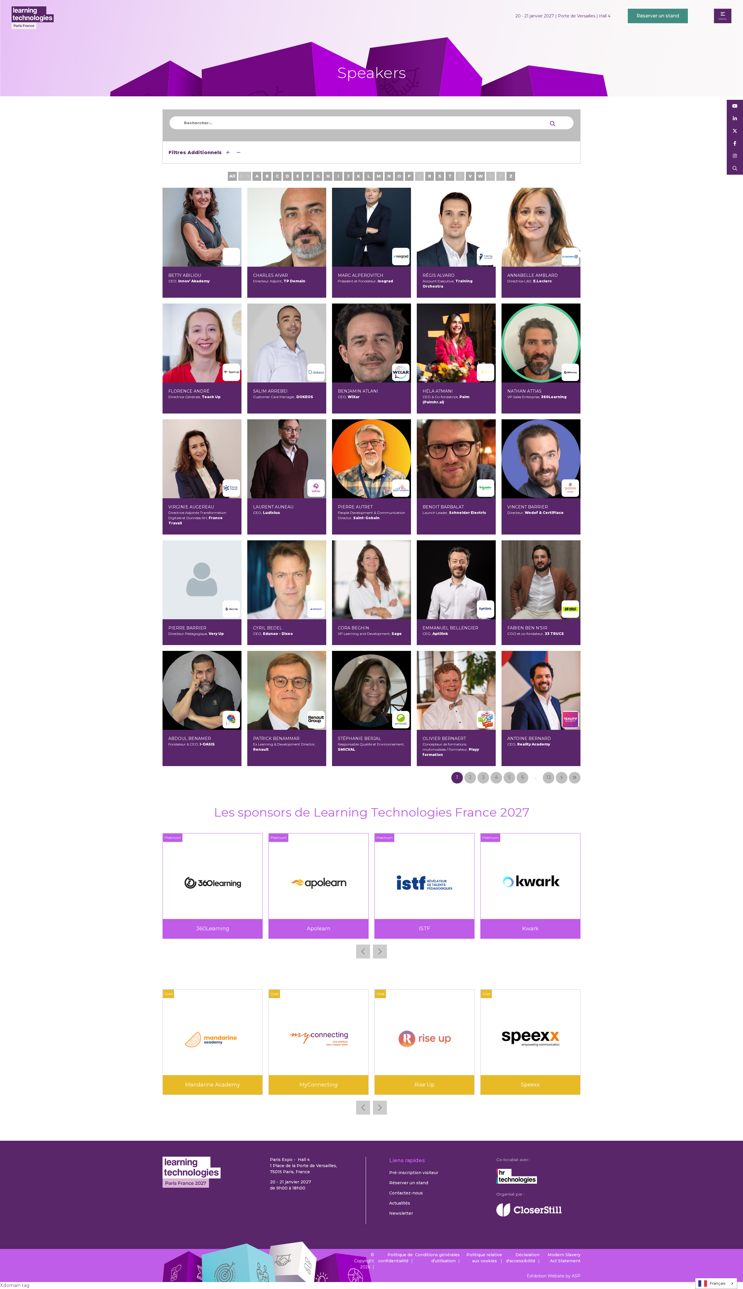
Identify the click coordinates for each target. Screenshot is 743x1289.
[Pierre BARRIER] (202, 579)
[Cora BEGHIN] (371, 579)
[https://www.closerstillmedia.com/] (529, 1215)
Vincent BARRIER (527, 507)
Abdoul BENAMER (189, 738)
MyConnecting (319, 1085)
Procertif (318, 928)
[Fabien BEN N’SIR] (541, 579)
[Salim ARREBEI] (286, 343)
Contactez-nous (406, 1193)
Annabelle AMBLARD (532, 275)
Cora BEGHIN (353, 628)
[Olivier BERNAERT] (456, 690)
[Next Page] (561, 777)
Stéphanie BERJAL (359, 738)
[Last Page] (574, 777)
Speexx (530, 1085)
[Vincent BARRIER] (541, 458)
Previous (363, 951)
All (232, 176)
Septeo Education (424, 928)
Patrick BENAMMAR (276, 738)
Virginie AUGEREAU (191, 507)
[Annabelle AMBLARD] (541, 227)
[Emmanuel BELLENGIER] (456, 579)
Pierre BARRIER (187, 628)
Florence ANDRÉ (189, 391)
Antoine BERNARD (529, 738)
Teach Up (530, 928)
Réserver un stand (657, 16)
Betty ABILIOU (184, 275)
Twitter (735, 131)
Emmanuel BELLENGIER (450, 628)
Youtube (735, 106)
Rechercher (735, 168)
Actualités (399, 1203)
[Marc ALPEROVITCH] (371, 227)
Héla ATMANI (438, 391)
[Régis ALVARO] (456, 227)
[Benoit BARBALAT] (456, 458)
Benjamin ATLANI (358, 391)
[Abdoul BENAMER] (202, 690)
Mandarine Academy (212, 1085)
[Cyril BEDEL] (286, 579)
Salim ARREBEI (270, 391)
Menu (723, 18)
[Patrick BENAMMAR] (286, 690)
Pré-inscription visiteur (413, 1172)
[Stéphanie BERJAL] (371, 690)
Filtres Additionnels (196, 152)
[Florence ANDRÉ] (202, 343)
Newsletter (401, 1213)
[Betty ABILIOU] (202, 227)
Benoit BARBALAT (443, 507)
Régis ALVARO (439, 275)
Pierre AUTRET (355, 507)
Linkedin (735, 118)
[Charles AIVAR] (286, 227)
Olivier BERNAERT (444, 738)
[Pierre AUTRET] (371, 458)
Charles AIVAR (270, 275)
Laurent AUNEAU (273, 507)
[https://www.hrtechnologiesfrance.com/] (516, 1182)
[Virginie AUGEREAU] (202, 458)
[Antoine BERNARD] (541, 690)
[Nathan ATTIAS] (541, 343)
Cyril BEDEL (267, 628)
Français (717, 1283)
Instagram (735, 156)
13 (548, 777)
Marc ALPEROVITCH (360, 275)
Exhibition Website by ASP (553, 1276)
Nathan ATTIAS (524, 391)
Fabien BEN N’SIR (527, 628)
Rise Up (424, 1085)
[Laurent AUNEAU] (286, 458)
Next (380, 951)
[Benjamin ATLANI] (371, 343)
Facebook (735, 143)
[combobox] (716, 1283)
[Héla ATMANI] (456, 343)
